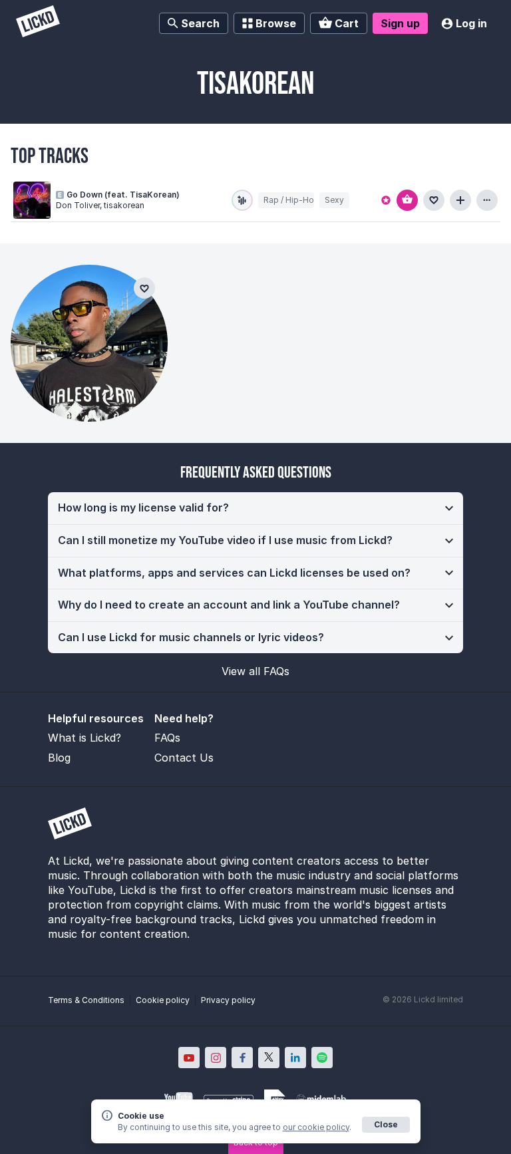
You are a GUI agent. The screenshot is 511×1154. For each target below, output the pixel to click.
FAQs (167, 737)
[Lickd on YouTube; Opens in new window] (189, 1057)
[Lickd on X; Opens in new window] (268, 1057)
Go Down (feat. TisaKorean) (123, 195)
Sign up (400, 23)
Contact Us (184, 757)
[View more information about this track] (487, 200)
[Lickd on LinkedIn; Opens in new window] (295, 1057)
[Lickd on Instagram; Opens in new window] (215, 1057)
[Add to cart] (407, 200)
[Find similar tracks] (242, 200)
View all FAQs (255, 671)
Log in (471, 23)
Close (386, 1124)
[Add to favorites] (433, 200)
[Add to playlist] (460, 200)
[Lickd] (38, 23)
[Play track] (32, 200)
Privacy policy (228, 1000)
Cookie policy (163, 1000)
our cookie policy (316, 1127)
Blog (59, 757)
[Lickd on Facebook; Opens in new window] (242, 1057)
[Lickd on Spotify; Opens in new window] (322, 1057)
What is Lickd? (84, 737)
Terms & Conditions (86, 1000)
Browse (276, 23)
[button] (255, 508)
